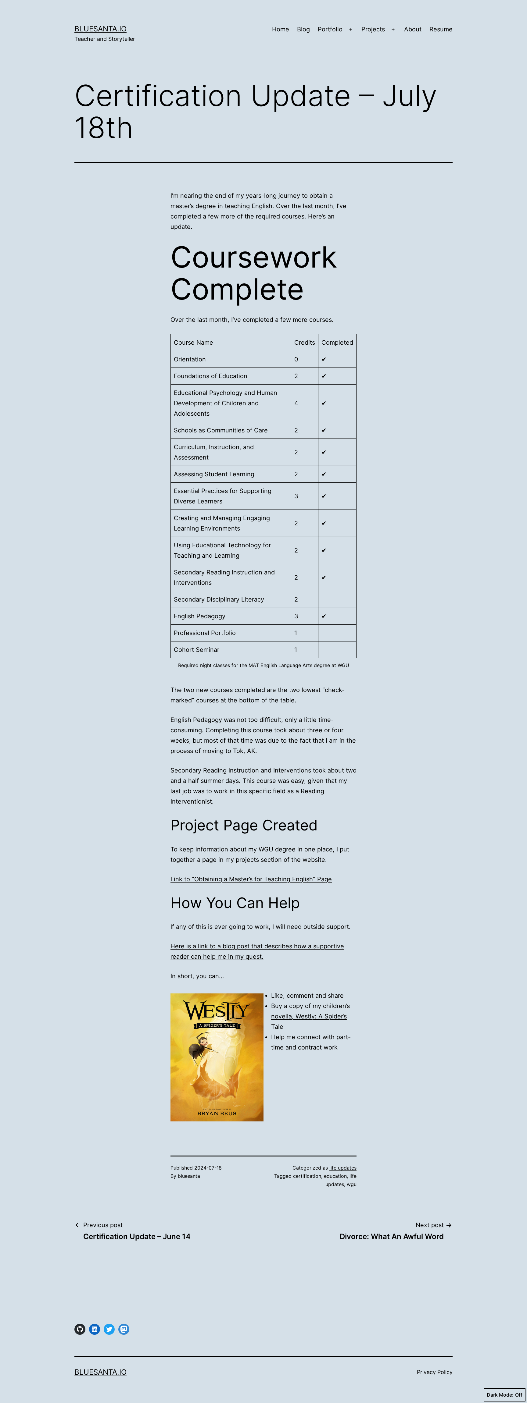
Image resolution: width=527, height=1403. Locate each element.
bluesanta (189, 1176)
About (412, 29)
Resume (441, 29)
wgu (352, 1184)
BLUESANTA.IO (100, 28)
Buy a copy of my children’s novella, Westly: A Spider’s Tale (310, 1016)
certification (307, 1176)
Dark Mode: (500, 1395)
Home (280, 29)
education (335, 1176)
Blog (303, 29)
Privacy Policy (435, 1372)
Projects (373, 29)
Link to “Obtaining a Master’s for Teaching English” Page (251, 879)
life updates (343, 1168)
